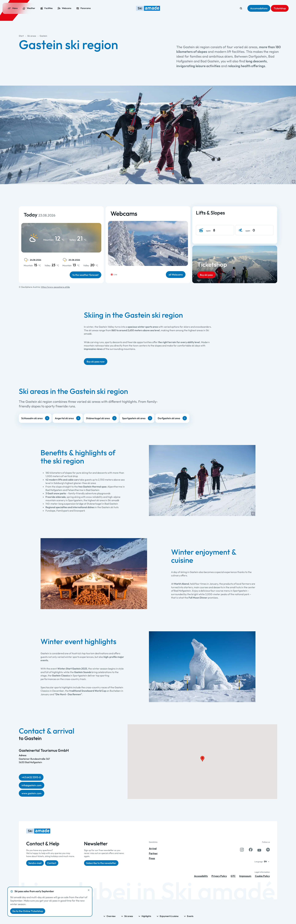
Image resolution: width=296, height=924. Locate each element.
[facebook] (251, 849)
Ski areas (31, 35)
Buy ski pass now (96, 361)
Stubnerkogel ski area (98, 418)
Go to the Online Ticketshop (27, 911)
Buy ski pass (206, 274)
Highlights (146, 916)
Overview (111, 916)
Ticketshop (212, 264)
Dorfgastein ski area (169, 418)
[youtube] (259, 849)
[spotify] (268, 849)
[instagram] (242, 849)
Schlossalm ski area (32, 418)
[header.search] (241, 8)
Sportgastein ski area (133, 418)
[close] (88, 890)
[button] (293, 182)
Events (190, 916)
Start (21, 35)
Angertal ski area (64, 418)
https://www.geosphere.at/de (55, 287)
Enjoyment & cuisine (169, 916)
